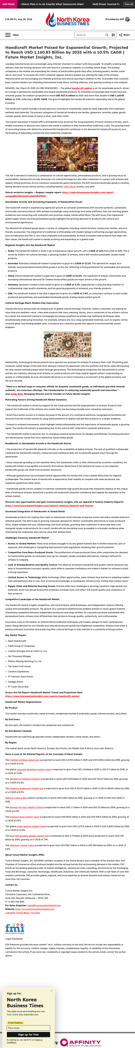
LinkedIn (9, 912)
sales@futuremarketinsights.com (44, 905)
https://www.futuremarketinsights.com (34, 909)
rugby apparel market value (31, 826)
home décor (70, 186)
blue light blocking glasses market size (29, 836)
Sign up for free (28, 1034)
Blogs (26, 912)
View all (128, 4)
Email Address (15, 1022)
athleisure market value (22, 845)
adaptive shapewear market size (26, 788)
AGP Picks (9, 4)
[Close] (51, 990)
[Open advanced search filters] (113, 35)
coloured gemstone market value (34, 769)
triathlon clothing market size (24, 760)
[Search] (107, 35)
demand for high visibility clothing (27, 807)
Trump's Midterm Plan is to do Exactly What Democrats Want (46, 4)
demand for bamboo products (25, 779)
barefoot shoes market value (24, 817)
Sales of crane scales (16, 798)
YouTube (35, 912)
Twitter (19, 912)
